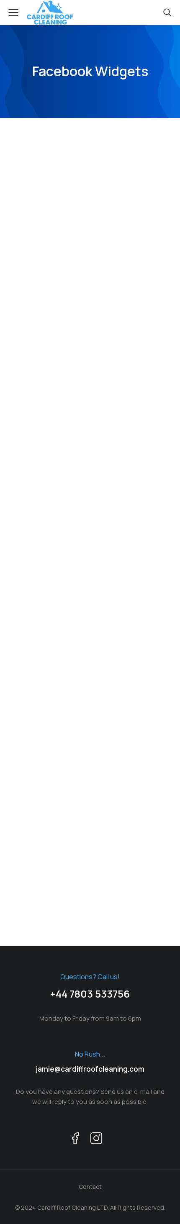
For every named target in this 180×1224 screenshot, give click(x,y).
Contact (90, 1187)
